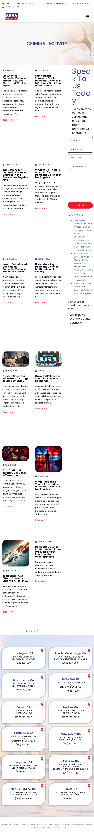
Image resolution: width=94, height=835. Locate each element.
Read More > (8, 120)
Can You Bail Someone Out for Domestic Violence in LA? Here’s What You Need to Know (83, 243)
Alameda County (76, 323)
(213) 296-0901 (23, 662)
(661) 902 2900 (23, 744)
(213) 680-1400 (23, 771)
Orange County (80, 319)
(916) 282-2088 (23, 689)
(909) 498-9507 (70, 662)
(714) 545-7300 (70, 690)
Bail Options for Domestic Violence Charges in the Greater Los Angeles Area (83, 260)
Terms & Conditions (60, 827)
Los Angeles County (77, 315)
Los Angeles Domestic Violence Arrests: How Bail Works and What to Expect (83, 227)
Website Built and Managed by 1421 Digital (53, 825)
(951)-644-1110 (70, 772)
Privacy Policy (46, 827)
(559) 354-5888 (23, 716)
